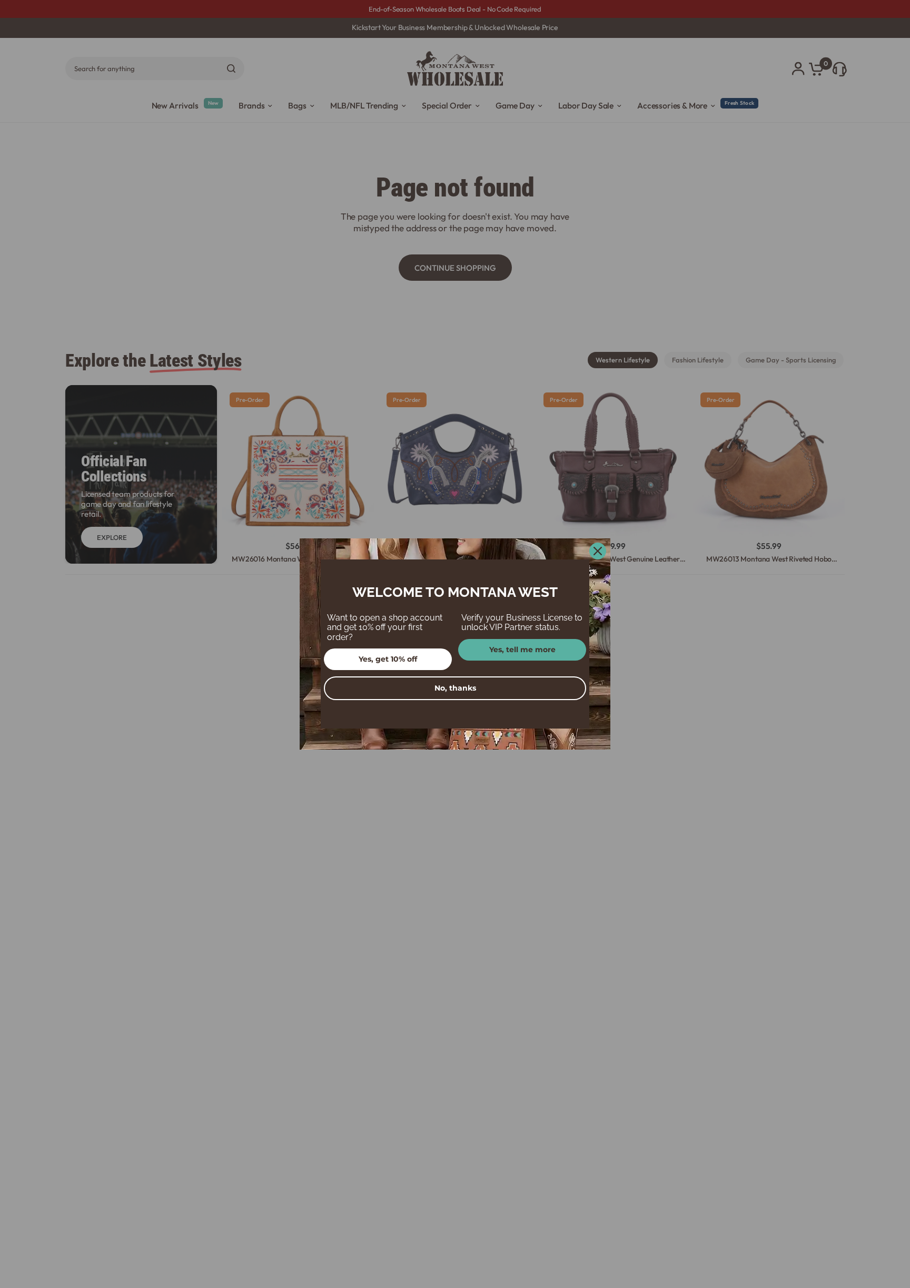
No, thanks (455, 688)
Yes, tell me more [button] (522, 649)
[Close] (597, 551)
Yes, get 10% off (388, 659)
